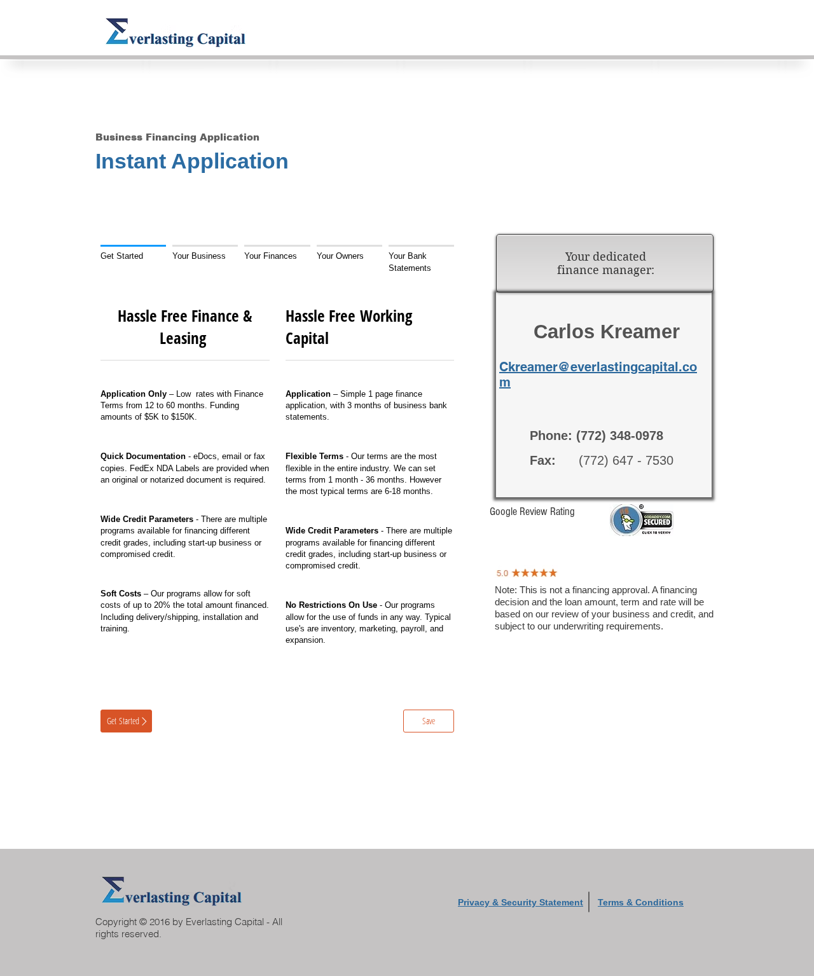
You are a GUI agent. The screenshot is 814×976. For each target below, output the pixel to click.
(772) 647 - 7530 (601, 460)
